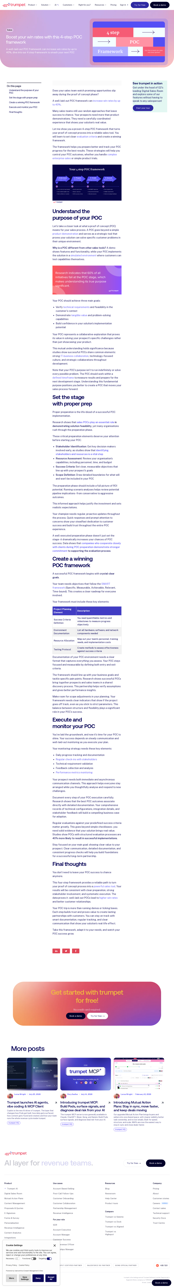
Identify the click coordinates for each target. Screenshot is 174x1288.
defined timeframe (63, 377)
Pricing (113, 5)
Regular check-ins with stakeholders (76, 759)
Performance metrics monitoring (74, 772)
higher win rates (108, 897)
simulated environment (83, 255)
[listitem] (32, 1094)
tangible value (79, 315)
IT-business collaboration (74, 356)
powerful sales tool (104, 886)
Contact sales (159, 1208)
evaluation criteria (87, 136)
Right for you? (84, 5)
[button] (32, 5)
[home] (13, 5)
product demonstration (65, 233)
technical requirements (76, 307)
